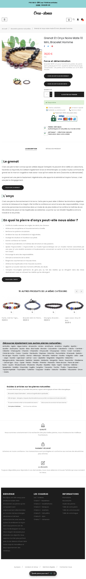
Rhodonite (31, 365)
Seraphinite (7, 367)
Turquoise (39, 370)
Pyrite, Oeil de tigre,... (10, 318)
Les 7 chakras (39, 497)
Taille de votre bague (70, 513)
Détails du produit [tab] (53, 149)
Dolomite (51, 353)
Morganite (53, 360)
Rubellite (47, 365)
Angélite (66, 346)
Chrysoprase (54, 351)
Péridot (28, 363)
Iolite (76, 356)
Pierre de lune (61, 363)
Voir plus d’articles (14, 406)
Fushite (22, 356)
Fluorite (15, 356)
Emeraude (70, 353)
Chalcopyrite (15, 351)
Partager (44, 46)
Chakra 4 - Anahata (41, 510)
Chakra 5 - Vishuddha (42, 513)
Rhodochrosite (20, 365)
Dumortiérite (60, 353)
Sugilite (32, 367)
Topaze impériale (9, 370)
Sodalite (15, 367)
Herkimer (54, 356)
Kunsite (12, 358)
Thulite (63, 367)
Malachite (69, 358)
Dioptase (42, 353)
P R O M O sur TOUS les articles (43, 3)
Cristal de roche (8, 353)
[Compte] (78, 19)
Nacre (61, 360)
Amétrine (58, 346)
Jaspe (6, 358)
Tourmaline (21, 370)
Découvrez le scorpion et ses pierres (53, 403)
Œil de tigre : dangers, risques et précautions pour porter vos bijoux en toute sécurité (37, 398)
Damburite (34, 353)
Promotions (67, 497)
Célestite (6, 351)
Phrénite (43, 363)
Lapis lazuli (20, 358)
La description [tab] (31, 149)
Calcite (71, 349)
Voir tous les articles (30, 406)
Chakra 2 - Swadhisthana (43, 504)
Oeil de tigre (8, 363)
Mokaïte (37, 360)
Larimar (29, 358)
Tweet (48, 46)
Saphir (59, 365)
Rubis (54, 365)
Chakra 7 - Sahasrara (41, 519)
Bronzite (44, 349)
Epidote (79, 353)
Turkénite (30, 370)
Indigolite (69, 356)
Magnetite (60, 358)
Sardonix (66, 365)
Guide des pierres (69, 504)
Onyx (16, 363)
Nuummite (69, 360)
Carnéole (78, 349)
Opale (22, 363)
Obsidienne (79, 360)
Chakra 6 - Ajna (39, 516)
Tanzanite (48, 367)
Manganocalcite (9, 360)
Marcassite (20, 360)
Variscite (55, 370)
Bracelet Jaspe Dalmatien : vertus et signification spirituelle (28, 393)
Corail (69, 351)
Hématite (45, 356)
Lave (35, 358)
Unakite (47, 370)
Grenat (29, 356)
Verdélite (63, 370)
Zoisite (6, 372)
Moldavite (44, 360)
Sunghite (39, 367)
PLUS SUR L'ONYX (12, 279)
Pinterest (52, 46)
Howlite (61, 356)
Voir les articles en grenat (58, 76)
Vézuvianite (72, 370)
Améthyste (49, 346)
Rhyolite (39, 365)
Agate (13, 346)
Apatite (73, 346)
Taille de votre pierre (70, 507)
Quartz (10, 365)
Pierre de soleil (73, 363)
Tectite (56, 367)
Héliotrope (37, 356)
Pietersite (51, 363)
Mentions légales (49, 567)
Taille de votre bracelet (71, 510)
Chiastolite (34, 351)
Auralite (5, 349)
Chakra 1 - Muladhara (41, 501)
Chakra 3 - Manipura (41, 507)
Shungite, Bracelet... (52, 318)
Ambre (40, 346)
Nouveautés (67, 501)
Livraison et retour (31, 567)
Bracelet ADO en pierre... (32, 318)
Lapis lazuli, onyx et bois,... (73, 319)
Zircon (80, 370)
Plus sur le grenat (13, 187)
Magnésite (51, 358)
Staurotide (24, 367)
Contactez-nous (66, 567)
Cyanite (25, 353)
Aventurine (14, 349)
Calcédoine (62, 349)
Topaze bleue (72, 367)
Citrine (63, 351)
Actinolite (6, 346)
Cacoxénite (52, 349)
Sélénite (74, 365)
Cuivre (18, 353)
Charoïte (25, 351)
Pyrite (5, 365)
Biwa (27, 349)
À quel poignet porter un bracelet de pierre (23, 403)
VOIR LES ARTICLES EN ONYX (57, 84)
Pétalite (35, 363)
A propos (17, 567)
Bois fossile (35, 349)
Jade (81, 356)
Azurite (22, 349)
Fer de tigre (7, 356)
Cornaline (76, 351)
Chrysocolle (44, 351)
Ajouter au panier (69, 95)
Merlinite (29, 360)
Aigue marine (22, 346)
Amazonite (33, 346)
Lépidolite (41, 358)
